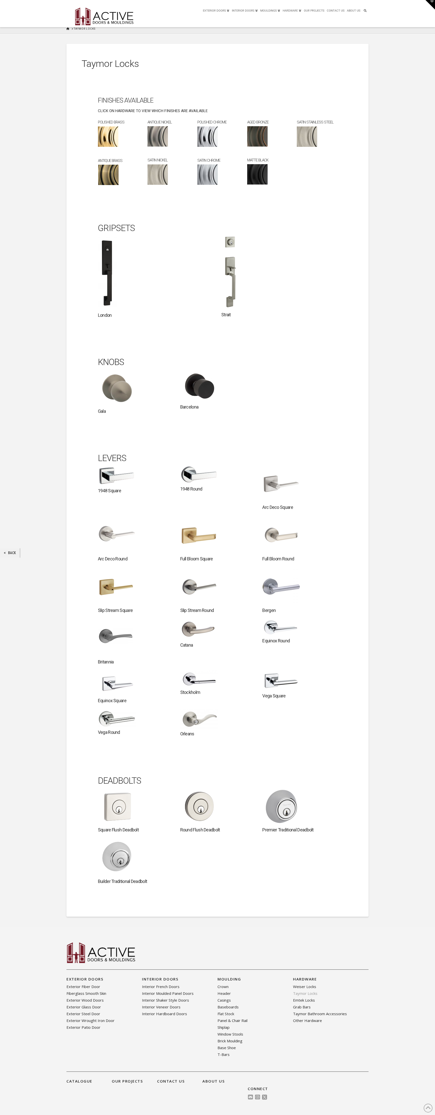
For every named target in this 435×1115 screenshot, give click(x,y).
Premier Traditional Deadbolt (287, 829)
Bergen (269, 610)
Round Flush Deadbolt (200, 829)
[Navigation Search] (365, 10)
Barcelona (189, 407)
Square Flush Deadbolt (118, 829)
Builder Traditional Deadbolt (122, 881)
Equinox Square (112, 700)
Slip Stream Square (115, 610)
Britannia (106, 661)
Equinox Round (276, 640)
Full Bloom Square (196, 558)
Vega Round (109, 732)
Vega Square (273, 695)
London (105, 315)
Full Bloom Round (278, 558)
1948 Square (109, 490)
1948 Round (191, 489)
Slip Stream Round (197, 610)
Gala (102, 411)
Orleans (187, 733)
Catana (186, 645)
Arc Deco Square (277, 507)
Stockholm (190, 692)
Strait (226, 314)
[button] (430, 5)
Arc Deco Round (112, 558)
